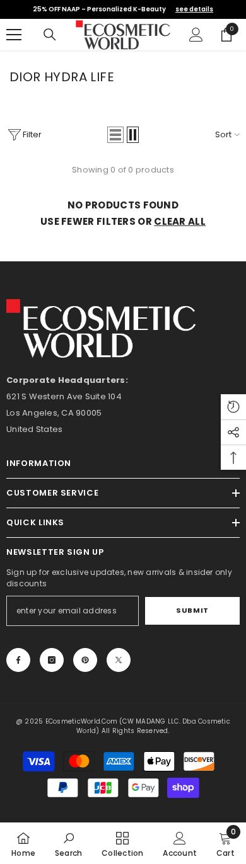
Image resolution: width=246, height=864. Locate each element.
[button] (115, 135)
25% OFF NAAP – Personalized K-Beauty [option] (123, 9)
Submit (192, 610)
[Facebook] (18, 660)
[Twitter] (119, 660)
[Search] (49, 34)
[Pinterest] (85, 660)
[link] (69, 843)
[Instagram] (52, 660)
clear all (180, 221)
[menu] (13, 34)
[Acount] (196, 35)
